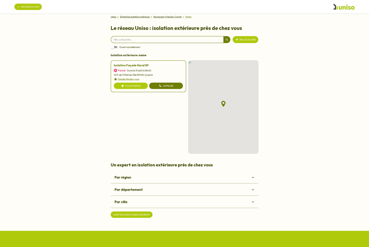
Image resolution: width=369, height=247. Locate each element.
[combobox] (167, 39)
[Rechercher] (226, 39)
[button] (223, 104)
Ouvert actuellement (129, 47)
